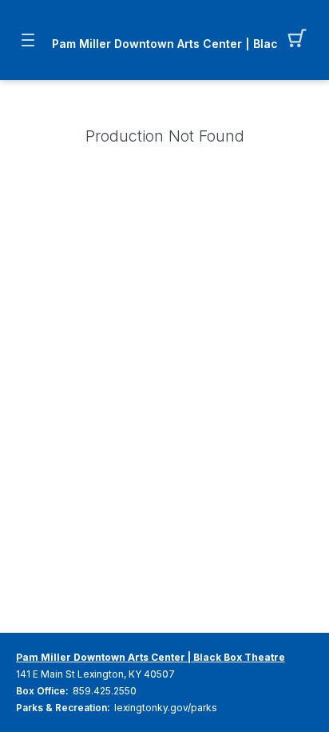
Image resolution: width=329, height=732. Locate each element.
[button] (301, 40)
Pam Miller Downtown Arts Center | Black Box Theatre (164, 44)
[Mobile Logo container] (164, 28)
